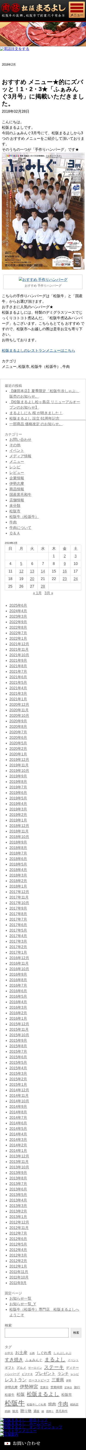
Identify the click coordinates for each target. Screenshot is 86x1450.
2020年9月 (18, 721)
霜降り (50, 1411)
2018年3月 (18, 875)
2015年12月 (19, 1024)
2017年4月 (18, 936)
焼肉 (52, 1404)
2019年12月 (19, 760)
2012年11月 (19, 1228)
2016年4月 (18, 1002)
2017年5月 (18, 930)
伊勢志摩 (16, 484)
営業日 (44, 1387)
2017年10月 (19, 903)
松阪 (21, 1394)
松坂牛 (9, 1395)
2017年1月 (18, 952)
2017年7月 (18, 919)
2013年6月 (18, 1189)
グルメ (21, 1367)
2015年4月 (18, 1068)
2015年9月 (18, 1040)
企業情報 (16, 478)
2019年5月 (18, 798)
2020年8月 (18, 727)
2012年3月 (18, 1255)
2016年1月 (18, 1018)
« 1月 (37, 593)
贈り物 (25, 1411)
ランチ (63, 1374)
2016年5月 (18, 996)
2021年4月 (18, 688)
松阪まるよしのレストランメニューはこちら (38, 350)
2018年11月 (19, 831)
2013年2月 (18, 1211)
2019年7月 (18, 787)
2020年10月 (19, 716)
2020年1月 (18, 754)
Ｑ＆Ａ (14, 533)
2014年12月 (19, 1090)
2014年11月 (19, 1096)
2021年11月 (19, 649)
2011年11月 (18, 1272)
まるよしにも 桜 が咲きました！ (36, 413)
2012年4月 (18, 1250)
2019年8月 (18, 782)
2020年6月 (18, 738)
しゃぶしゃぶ (62, 1353)
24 (76, 579)
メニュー (9, 367)
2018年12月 (19, 826)
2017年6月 (18, 925)
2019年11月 (19, 765)
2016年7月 (18, 985)
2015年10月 (19, 1035)
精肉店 (74, 1404)
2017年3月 (18, 941)
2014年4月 (18, 1134)
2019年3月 (18, 809)
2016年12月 (19, 958)
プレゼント (45, 1373)
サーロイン (35, 1367)
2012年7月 (18, 1233)
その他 (14, 445)
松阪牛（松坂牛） (46, 367)
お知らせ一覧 (20, 1298)
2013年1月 (18, 1217)
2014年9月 (18, 1107)
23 (65, 579)
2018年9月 (18, 842)
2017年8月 (18, 914)
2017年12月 (19, 892)
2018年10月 (19, 837)
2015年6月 (18, 1057)
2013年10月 (19, 1167)
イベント (16, 451)
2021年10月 (19, 655)
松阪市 (23, 367)
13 (32, 571)
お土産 (21, 1352)
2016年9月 (18, 974)
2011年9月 (18, 1283)
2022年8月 (18, 627)
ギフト (9, 1367)
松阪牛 (15, 1403)
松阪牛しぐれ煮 (36, 1404)
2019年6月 (18, 793)
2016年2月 (18, 1013)
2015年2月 (18, 1079)
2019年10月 (19, 771)
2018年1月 (18, 886)
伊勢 (68, 1380)
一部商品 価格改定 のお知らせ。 (36, 424)
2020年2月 (18, 749)
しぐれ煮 (44, 1353)
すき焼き (14, 1359)
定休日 (68, 1387)
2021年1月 (18, 699)
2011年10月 (19, 1277)
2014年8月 (18, 1112)
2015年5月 (18, 1062)
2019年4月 (18, 804)
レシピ (14, 467)
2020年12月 (19, 705)
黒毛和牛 (62, 1411)
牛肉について (20, 528)
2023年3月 (18, 616)
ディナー (72, 1367)
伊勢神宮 (29, 1386)
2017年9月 (18, 908)
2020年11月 (19, 710)
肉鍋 (7, 1411)
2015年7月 (18, 1051)
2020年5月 (18, 743)
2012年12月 (19, 1222)
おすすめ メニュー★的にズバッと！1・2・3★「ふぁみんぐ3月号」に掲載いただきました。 (43, 92)
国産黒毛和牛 (20, 495)
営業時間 (56, 1387)
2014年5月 (18, 1129)
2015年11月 (19, 1029)
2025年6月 (18, 605)
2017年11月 (19, 897)
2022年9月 (18, 622)
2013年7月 (18, 1184)
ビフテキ (27, 1374)
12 (21, 571)
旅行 (77, 1387)
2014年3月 (18, 1140)
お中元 (9, 1353)
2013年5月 (18, 1195)
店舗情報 (16, 500)
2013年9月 (18, 1173)
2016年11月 (19, 963)
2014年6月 (18, 1123)
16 (65, 571)
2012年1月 (18, 1266)
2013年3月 (18, 1206)
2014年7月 (18, 1118)
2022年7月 (18, 633)
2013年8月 (18, 1178)
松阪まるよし (43, 1394)
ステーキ (54, 1367)
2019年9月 (18, 776)
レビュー (16, 473)
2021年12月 (19, 644)
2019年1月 (18, 820)
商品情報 (16, 489)
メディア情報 (20, 456)
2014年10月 (19, 1101)
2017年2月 (18, 947)
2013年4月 (18, 1200)
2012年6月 (18, 1239)
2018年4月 (18, 870)
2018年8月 (18, 848)
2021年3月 (18, 694)
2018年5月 (18, 864)
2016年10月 (19, 969)
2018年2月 (18, 881)
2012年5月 (18, 1244)
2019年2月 (18, 815)
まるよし (55, 1359)
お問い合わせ (20, 439)
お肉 (32, 1353)
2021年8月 (18, 666)
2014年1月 (18, 1151)
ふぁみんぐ (33, 1360)
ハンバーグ (12, 1374)
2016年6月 (18, 991)
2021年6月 (18, 677)
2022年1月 (18, 638)
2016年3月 (18, 1007)
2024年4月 (18, 611)
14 (43, 571)
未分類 (14, 506)
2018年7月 (18, 853)
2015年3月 (18, 1074)
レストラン (16, 1379)
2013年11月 (19, 1162)
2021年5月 (18, 682)
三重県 (58, 1380)
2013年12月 (19, 1156)
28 (43, 586)
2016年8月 (18, 980)
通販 (36, 1411)
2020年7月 (18, 732)
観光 (15, 1411)
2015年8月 (18, 1046)
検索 (76, 1332)
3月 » (48, 593)
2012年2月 (18, 1261)
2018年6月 (18, 859)
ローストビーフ (39, 1380)
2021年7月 (18, 671)
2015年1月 (18, 1085)
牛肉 (66, 367)
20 (32, 579)
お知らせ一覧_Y (22, 1304)
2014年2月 (18, 1145)
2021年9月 (18, 660)
